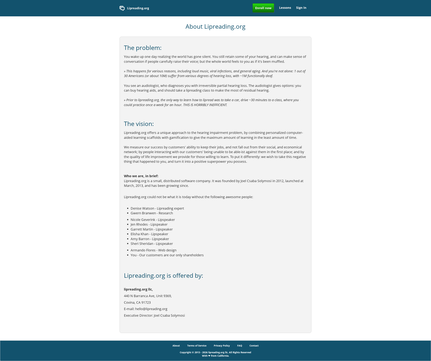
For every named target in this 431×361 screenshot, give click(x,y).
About (176, 345)
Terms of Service (196, 345)
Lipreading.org (137, 8)
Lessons (285, 8)
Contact (254, 345)
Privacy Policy (222, 345)
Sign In (301, 8)
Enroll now (263, 8)
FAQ (239, 345)
